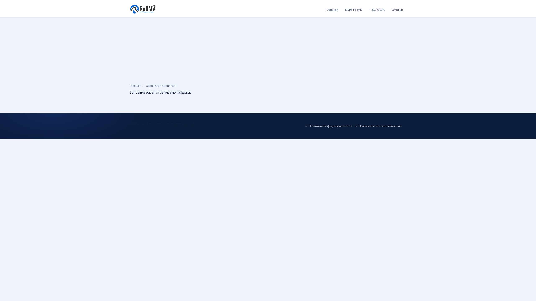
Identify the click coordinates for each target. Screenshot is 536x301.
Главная (332, 10)
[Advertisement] (268, 49)
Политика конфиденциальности (330, 126)
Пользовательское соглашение (380, 126)
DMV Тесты (353, 10)
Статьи (397, 10)
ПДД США (377, 10)
